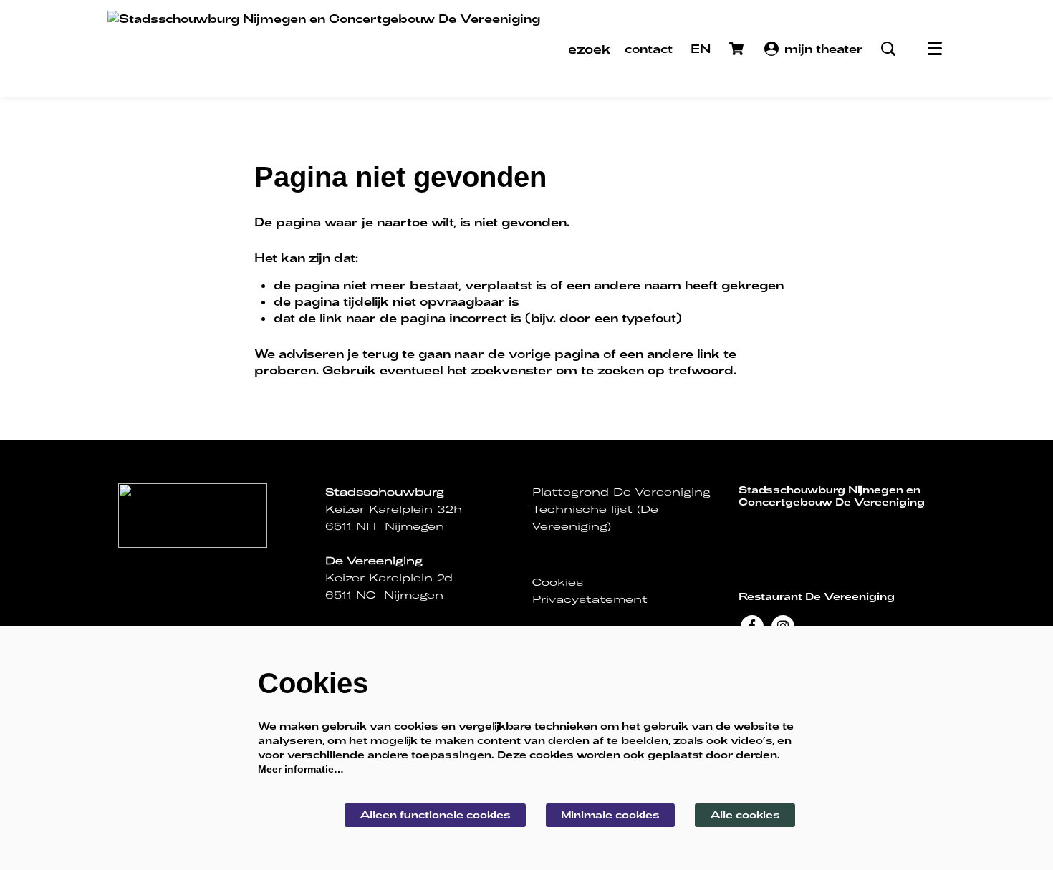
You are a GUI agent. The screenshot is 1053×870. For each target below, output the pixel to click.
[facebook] (749, 529)
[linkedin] (806, 529)
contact (649, 48)
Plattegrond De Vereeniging (621, 491)
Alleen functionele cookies (435, 814)
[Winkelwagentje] (738, 48)
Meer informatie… (301, 769)
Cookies (557, 582)
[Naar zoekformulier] (888, 48)
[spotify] (835, 529)
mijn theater (823, 48)
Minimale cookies (610, 814)
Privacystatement (590, 599)
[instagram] (778, 529)
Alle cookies (745, 814)
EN (701, 48)
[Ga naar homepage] (323, 48)
